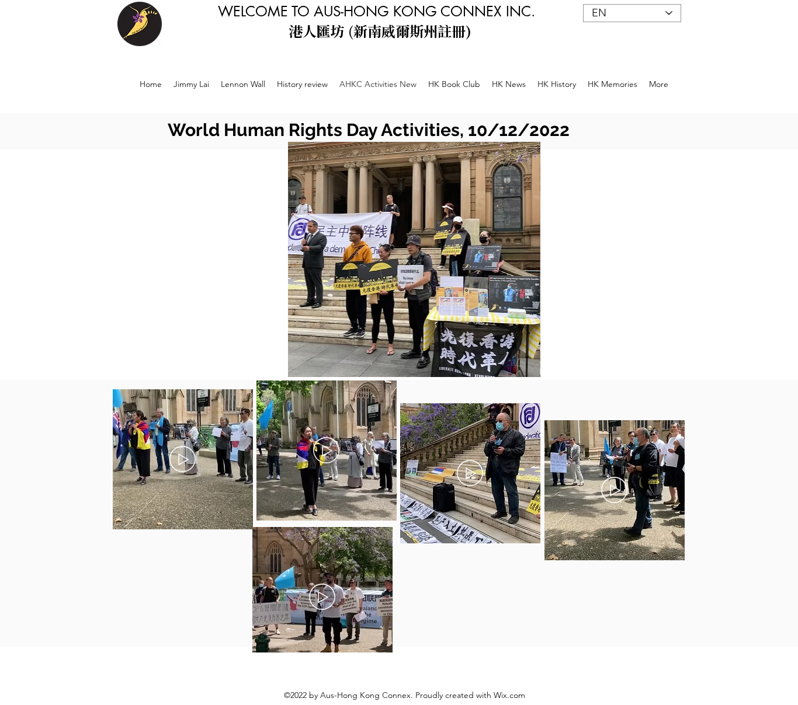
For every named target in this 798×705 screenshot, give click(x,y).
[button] (424, 259)
